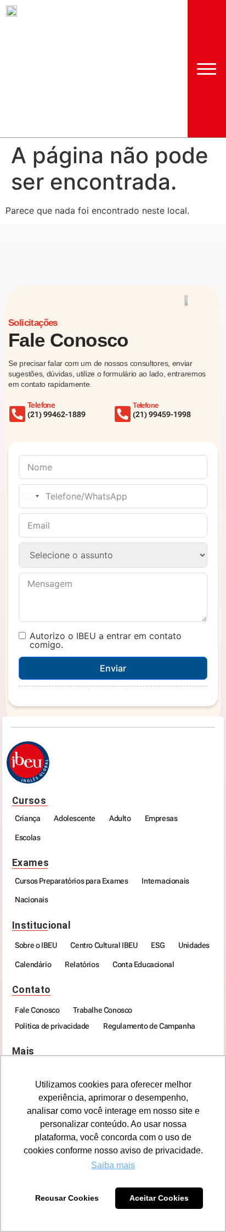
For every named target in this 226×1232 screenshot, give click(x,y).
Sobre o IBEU (35, 945)
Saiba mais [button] (113, 1165)
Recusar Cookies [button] (67, 1198)
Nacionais (31, 899)
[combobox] (30, 496)
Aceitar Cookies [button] (159, 1198)
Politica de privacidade (52, 1026)
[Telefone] (123, 414)
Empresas (161, 818)
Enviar (113, 668)
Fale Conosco (37, 1010)
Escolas (27, 837)
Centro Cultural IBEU (103, 945)
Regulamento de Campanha (149, 1026)
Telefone (145, 405)
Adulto (120, 818)
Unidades (194, 945)
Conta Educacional (143, 964)
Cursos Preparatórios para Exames (71, 881)
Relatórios (82, 964)
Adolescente (74, 818)
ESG (158, 945)
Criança (27, 818)
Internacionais (165, 881)
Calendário (33, 964)
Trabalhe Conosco (102, 1010)
